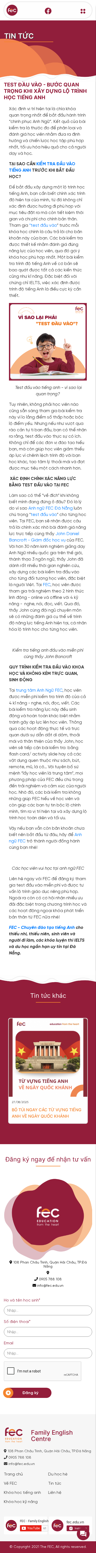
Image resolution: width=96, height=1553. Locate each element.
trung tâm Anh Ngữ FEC (39, 690)
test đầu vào (44, 514)
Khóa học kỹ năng (21, 1502)
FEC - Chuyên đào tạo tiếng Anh (42, 927)
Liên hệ (54, 1493)
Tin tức (54, 1484)
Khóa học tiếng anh (22, 1493)
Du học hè (58, 1474)
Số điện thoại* (17, 1322)
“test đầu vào (43, 225)
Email (8, 1343)
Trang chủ (13, 1474)
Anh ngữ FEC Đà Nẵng (50, 508)
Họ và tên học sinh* (22, 1300)
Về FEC (10, 1484)
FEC (46, 585)
